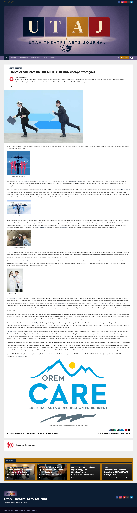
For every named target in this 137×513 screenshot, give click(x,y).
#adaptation (30, 79)
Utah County (18, 68)
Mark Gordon (60, 303)
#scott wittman (47, 82)
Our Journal (36, 57)
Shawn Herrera (125, 190)
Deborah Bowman (27, 261)
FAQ (45, 57)
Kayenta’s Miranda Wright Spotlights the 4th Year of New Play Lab (51, 469)
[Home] (6, 58)
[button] (118, 58)
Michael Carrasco (42, 227)
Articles (18, 467)
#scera (40, 82)
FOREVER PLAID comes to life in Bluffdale (113, 433)
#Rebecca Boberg (20, 82)
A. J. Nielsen (11, 298)
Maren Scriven (89, 474)
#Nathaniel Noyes (118, 79)
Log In (52, 57)
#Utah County (80, 82)
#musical (109, 79)
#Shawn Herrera (58, 82)
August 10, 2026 (78, 474)
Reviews (14, 57)
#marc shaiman (89, 79)
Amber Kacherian (22, 77)
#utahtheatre (10, 467)
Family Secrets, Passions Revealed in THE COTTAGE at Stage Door (116, 472)
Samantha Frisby (33, 323)
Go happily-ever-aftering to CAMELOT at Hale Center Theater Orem (33, 433)
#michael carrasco (100, 79)
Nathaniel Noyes (105, 303)
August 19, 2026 (13, 474)
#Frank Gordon (79, 79)
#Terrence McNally (70, 82)
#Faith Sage (70, 79)
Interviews (24, 57)
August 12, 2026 (46, 474)
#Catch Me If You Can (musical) (44, 79)
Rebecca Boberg (12, 331)
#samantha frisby (32, 82)
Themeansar (34, 510)
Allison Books (64, 227)
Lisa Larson (121, 477)
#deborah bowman (60, 79)
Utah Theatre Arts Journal (25, 499)
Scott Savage (25, 474)
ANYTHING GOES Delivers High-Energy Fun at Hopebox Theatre (83, 469)
